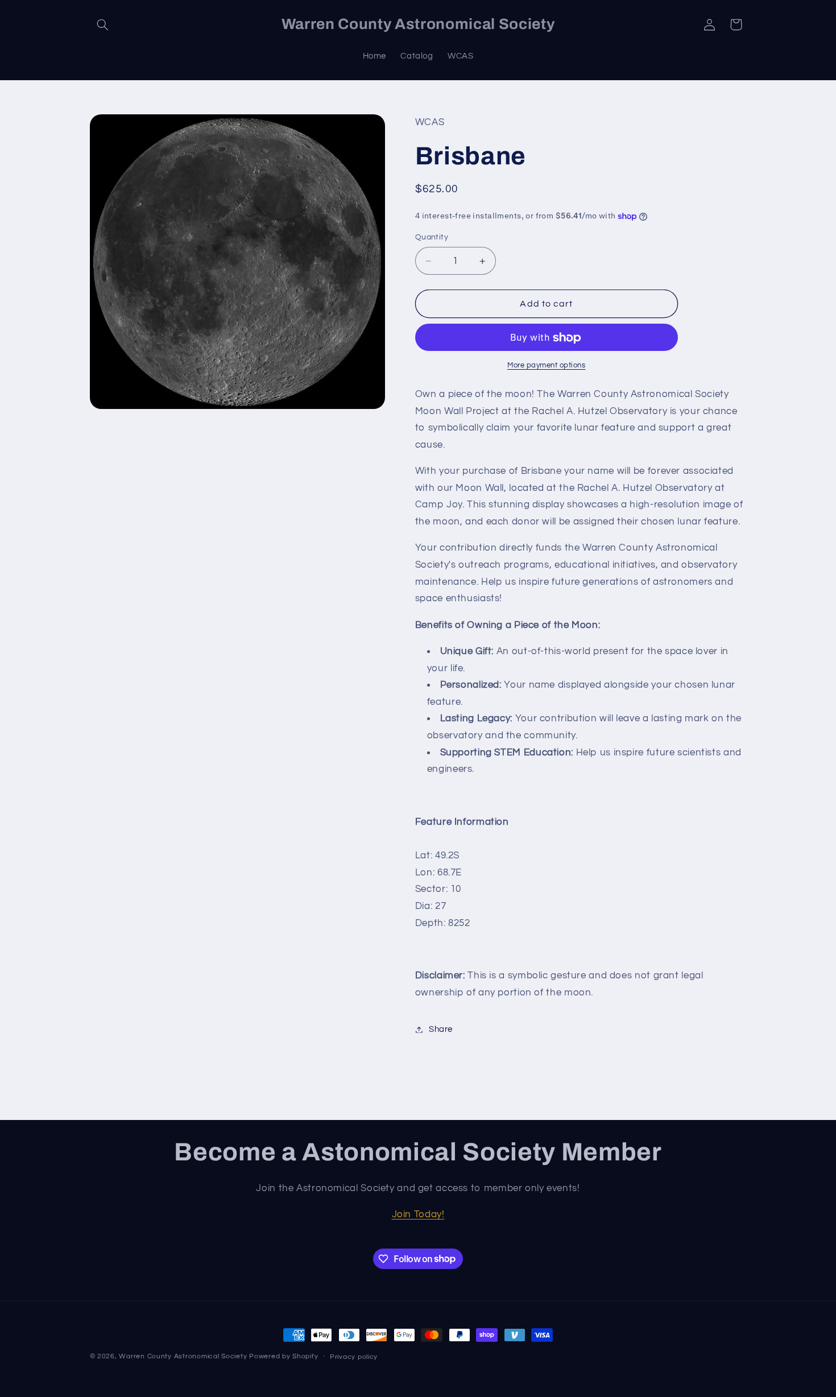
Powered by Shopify (283, 1356)
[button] (103, 24)
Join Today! (418, 1214)
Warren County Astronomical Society (183, 1356)
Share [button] (441, 1029)
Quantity (431, 238)
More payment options (546, 366)
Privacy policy (354, 1357)
